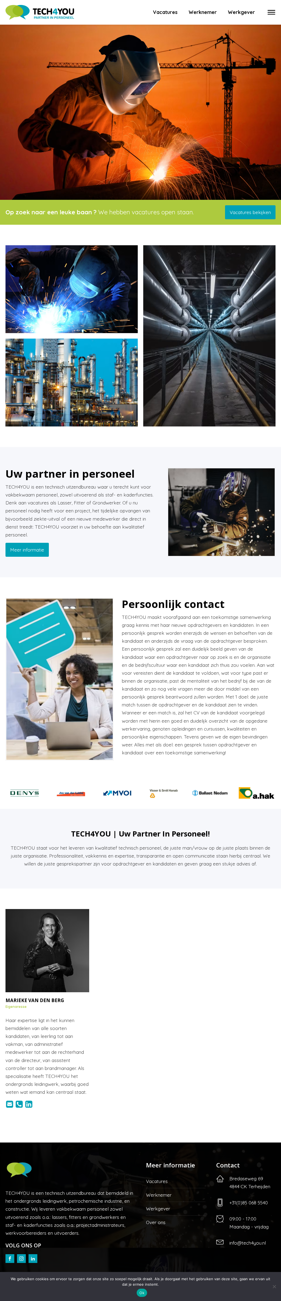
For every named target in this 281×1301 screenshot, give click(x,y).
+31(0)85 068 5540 (248, 1202)
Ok (141, 1293)
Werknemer (203, 12)
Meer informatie (27, 550)
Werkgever (241, 12)
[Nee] (274, 1286)
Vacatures (165, 12)
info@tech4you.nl (247, 1243)
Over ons (155, 1222)
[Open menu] (271, 12)
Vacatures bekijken (250, 212)
